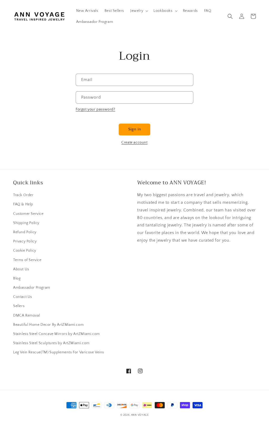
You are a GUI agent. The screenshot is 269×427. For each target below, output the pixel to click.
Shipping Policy (26, 223)
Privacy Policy (25, 241)
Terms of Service (27, 260)
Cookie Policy (24, 250)
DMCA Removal (26, 315)
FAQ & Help (23, 204)
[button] (138, 10)
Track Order (23, 195)
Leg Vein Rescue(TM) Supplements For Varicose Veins (58, 352)
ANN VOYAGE (140, 415)
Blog (16, 278)
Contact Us (22, 297)
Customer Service (28, 214)
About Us (21, 269)
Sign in (134, 129)
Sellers (18, 306)
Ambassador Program (31, 288)
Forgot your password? (95, 109)
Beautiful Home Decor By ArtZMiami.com (48, 325)
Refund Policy (25, 232)
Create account (134, 142)
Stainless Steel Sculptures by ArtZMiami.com (51, 343)
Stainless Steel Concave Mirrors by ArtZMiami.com (56, 334)
